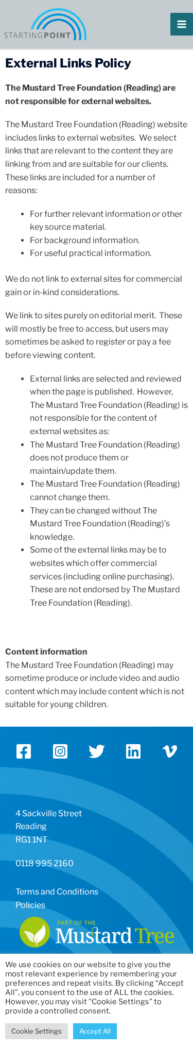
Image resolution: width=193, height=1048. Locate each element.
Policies (30, 905)
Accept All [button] (95, 1031)
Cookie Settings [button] (36, 1031)
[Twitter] (96, 751)
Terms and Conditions (56, 892)
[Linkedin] (133, 751)
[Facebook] (23, 751)
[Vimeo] (169, 751)
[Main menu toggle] (181, 24)
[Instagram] (60, 751)
